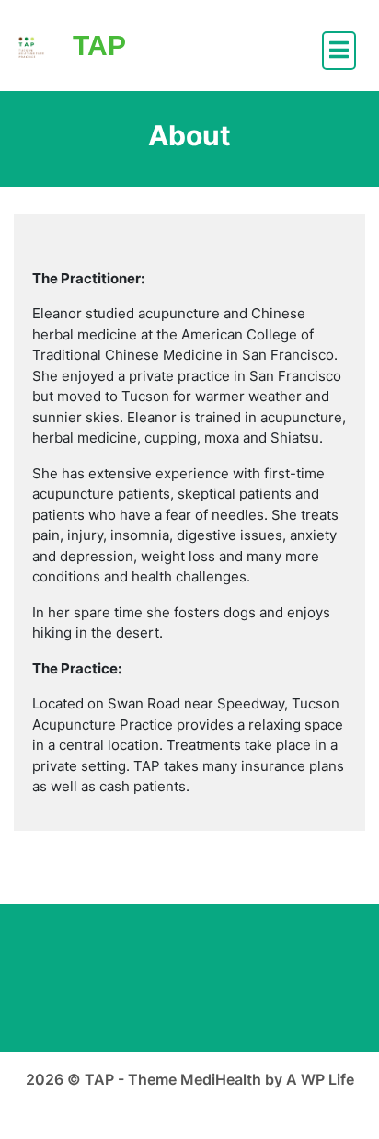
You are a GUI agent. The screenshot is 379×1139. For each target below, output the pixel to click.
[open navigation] (339, 50)
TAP (99, 45)
